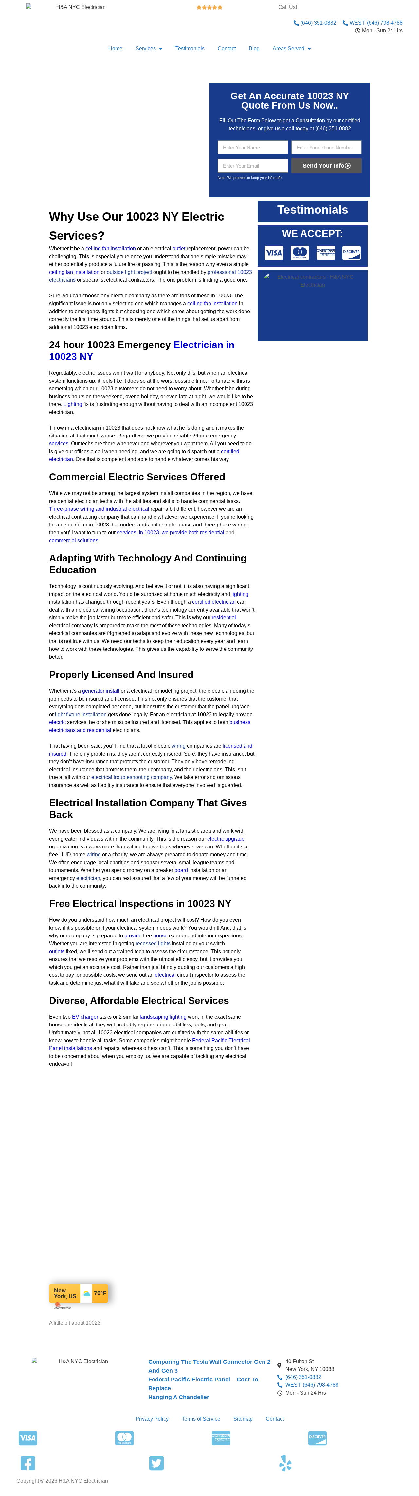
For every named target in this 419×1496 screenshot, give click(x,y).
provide (133, 935)
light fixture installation (81, 714)
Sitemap (243, 1419)
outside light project (129, 272)
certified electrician (214, 602)
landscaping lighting (163, 1017)
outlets (56, 951)
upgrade (235, 839)
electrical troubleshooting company (131, 777)
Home (115, 48)
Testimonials (190, 48)
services (58, 443)
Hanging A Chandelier (178, 1397)
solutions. (88, 540)
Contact (227, 48)
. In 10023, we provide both (167, 532)
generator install (100, 691)
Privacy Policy (152, 1419)
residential (212, 532)
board (181, 870)
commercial (62, 540)
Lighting (73, 404)
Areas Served (288, 48)
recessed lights (153, 943)
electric (57, 722)
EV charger (85, 1017)
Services (146, 48)
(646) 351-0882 (333, 128)
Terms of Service (201, 1419)
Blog (254, 48)
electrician (88, 878)
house (160, 935)
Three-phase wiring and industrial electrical (99, 509)
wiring (179, 746)
